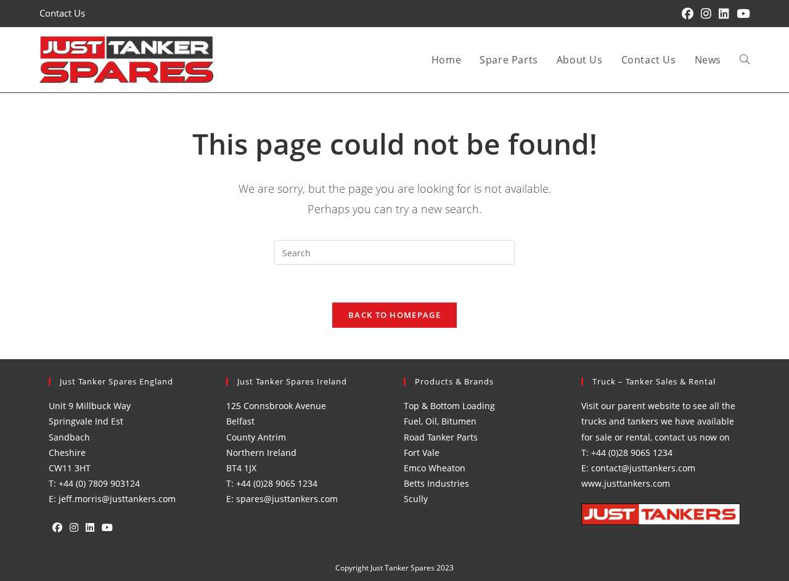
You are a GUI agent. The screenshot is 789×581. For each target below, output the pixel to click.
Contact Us (62, 13)
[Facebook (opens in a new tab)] (687, 13)
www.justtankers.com (625, 483)
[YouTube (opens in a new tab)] (741, 13)
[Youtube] (107, 528)
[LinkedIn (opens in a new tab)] (724, 13)
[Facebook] (57, 528)
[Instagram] (74, 528)
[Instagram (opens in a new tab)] (706, 13)
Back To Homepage (394, 314)
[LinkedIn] (90, 528)
